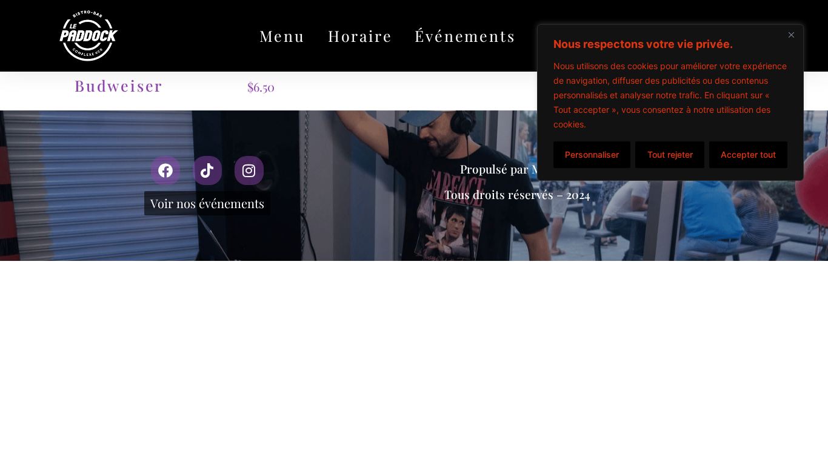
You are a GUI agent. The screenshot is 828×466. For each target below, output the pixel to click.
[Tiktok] (207, 170)
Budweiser (119, 85)
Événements (465, 35)
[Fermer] (791, 34)
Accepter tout (748, 154)
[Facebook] (165, 170)
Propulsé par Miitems (517, 169)
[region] (670, 102)
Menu (282, 35)
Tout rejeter (670, 154)
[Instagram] (249, 170)
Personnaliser (592, 154)
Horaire (360, 35)
